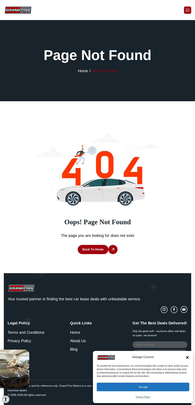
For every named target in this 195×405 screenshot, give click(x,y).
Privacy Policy (143, 397)
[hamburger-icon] (187, 10)
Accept (143, 387)
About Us (78, 341)
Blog (74, 349)
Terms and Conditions (26, 332)
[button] (187, 357)
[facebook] (174, 309)
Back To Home (93, 249)
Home (75, 332)
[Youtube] (184, 309)
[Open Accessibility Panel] (6, 399)
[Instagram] (164, 309)
